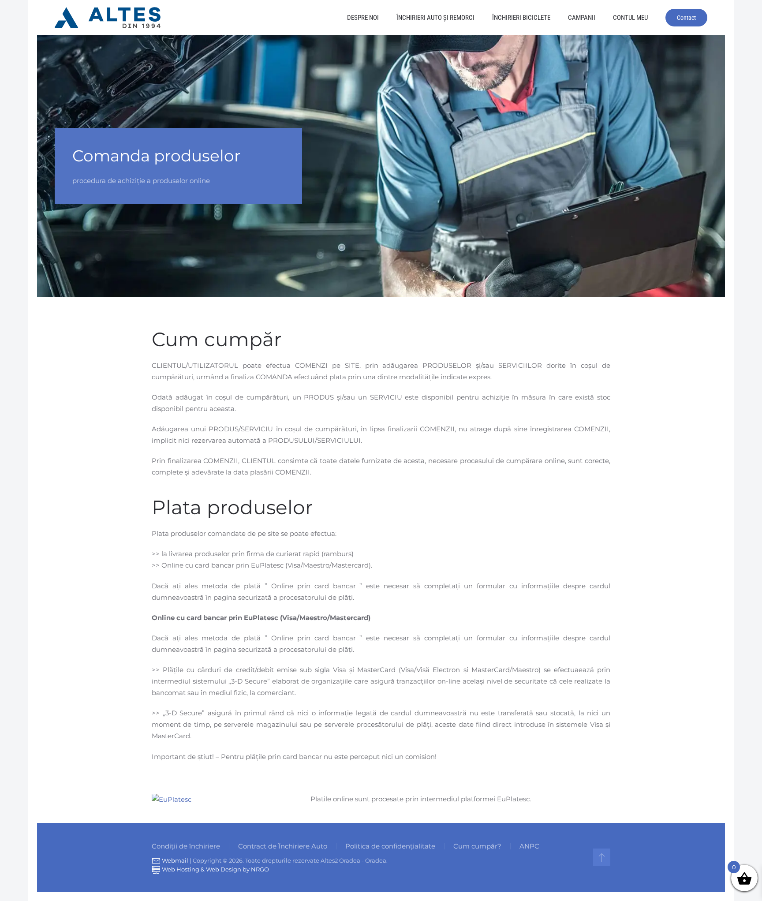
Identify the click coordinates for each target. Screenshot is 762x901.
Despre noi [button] (363, 18)
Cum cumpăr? (477, 846)
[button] (601, 857)
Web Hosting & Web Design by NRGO (215, 869)
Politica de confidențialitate (390, 846)
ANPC (529, 846)
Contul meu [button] (630, 18)
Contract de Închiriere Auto (282, 846)
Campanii (581, 18)
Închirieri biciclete (521, 18)
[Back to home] (108, 17)
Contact (686, 17)
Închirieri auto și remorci (435, 18)
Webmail (174, 860)
